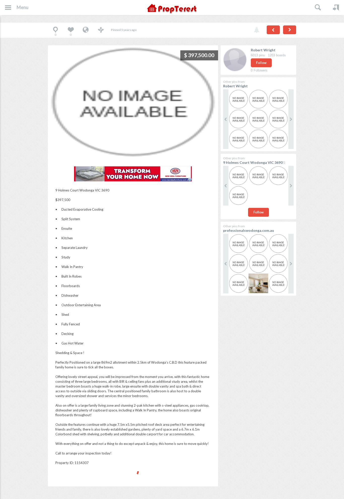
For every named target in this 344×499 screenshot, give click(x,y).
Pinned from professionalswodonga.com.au (85, 30)
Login (336, 7)
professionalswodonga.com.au (248, 230)
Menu (22, 7)
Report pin (256, 30)
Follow (261, 63)
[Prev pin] (273, 29)
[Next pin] (289, 29)
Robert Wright (263, 50)
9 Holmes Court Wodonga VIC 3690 (253, 162)
